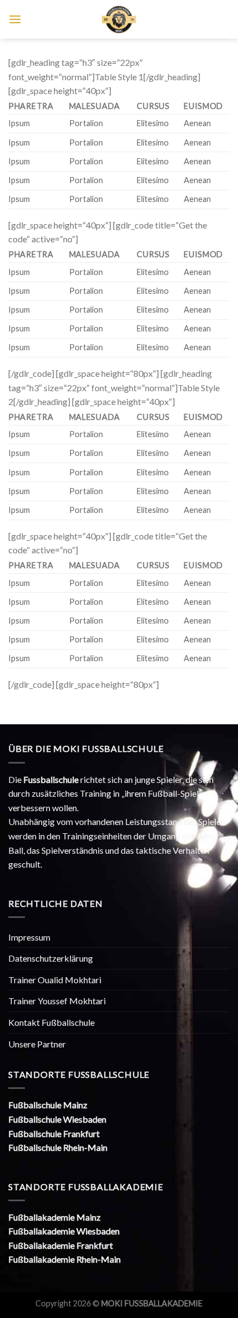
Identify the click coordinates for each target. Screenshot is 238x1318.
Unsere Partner (37, 1044)
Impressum (29, 937)
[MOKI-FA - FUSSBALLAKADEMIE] (119, 19)
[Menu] (15, 19)
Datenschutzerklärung (50, 958)
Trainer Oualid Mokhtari (54, 979)
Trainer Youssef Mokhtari (57, 1000)
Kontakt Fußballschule (51, 1022)
